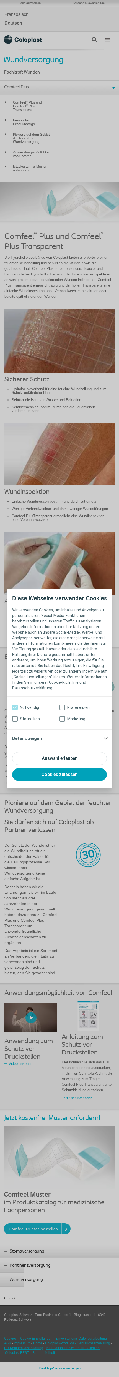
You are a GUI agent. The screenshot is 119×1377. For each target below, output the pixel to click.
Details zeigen (27, 738)
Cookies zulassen (59, 774)
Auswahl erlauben (59, 758)
